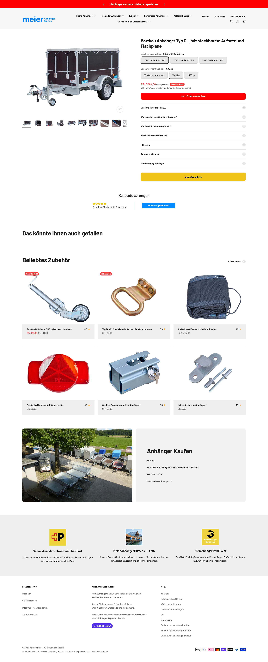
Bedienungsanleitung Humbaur (176, 635)
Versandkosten (156, 88)
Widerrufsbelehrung (171, 604)
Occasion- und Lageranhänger (132, 21)
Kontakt (164, 593)
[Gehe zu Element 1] (26, 123)
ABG (163, 614)
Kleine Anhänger (84, 15)
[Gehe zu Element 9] (116, 123)
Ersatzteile (220, 16)
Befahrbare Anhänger (154, 15)
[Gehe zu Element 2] (38, 123)
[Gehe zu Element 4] (60, 123)
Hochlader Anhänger (111, 15)
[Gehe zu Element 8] (104, 123)
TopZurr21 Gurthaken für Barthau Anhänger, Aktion (127, 329)
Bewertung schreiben (158, 205)
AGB (62, 651)
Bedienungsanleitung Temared (176, 630)
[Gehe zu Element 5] (71, 123)
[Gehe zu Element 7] (93, 123)
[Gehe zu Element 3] (49, 123)
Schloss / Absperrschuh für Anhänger (121, 405)
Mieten (205, 16)
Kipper (132, 15)
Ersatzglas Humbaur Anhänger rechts (45, 405)
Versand (69, 651)
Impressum (166, 619)
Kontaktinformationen (98, 651)
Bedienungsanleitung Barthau (175, 625)
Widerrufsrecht (28, 651)
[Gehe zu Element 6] (82, 123)
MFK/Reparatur (238, 16)
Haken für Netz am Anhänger (192, 405)
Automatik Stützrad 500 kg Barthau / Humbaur (49, 329)
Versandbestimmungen (172, 609)
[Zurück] (103, 4)
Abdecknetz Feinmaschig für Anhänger (197, 329)
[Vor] (164, 4)
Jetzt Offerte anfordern (193, 96)
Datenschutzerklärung (171, 599)
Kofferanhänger (181, 15)
